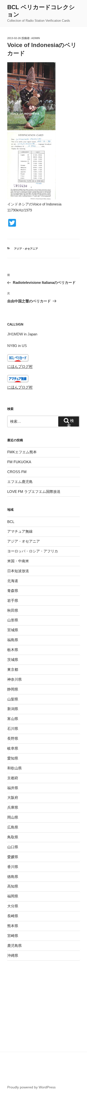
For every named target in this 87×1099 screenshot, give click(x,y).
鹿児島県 (14, 945)
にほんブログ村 (20, 366)
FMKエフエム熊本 (22, 452)
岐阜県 (12, 748)
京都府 (12, 778)
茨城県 (12, 660)
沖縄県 (12, 955)
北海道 (12, 581)
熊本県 (12, 926)
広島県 (12, 827)
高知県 (12, 886)
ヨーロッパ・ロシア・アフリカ (32, 551)
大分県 (12, 906)
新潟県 (12, 709)
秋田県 (12, 610)
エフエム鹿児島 (20, 482)
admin (35, 38)
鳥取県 (12, 837)
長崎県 (12, 916)
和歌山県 (14, 768)
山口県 (12, 847)
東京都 (12, 669)
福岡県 (12, 896)
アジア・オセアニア (26, 248)
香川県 (12, 867)
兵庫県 (12, 807)
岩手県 (12, 600)
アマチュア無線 (20, 531)
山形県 (12, 620)
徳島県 (12, 877)
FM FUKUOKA (19, 462)
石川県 (12, 728)
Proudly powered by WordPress (31, 1087)
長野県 (12, 738)
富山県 (12, 719)
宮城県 (12, 630)
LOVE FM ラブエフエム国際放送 (33, 491)
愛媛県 (12, 857)
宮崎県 (12, 936)
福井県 (12, 788)
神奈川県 (14, 679)
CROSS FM (17, 472)
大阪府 (12, 797)
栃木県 (12, 650)
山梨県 (12, 699)
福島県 (12, 640)
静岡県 (12, 689)
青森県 (12, 591)
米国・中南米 (18, 561)
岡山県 (12, 817)
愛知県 (12, 758)
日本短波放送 (18, 571)
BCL (10, 522)
